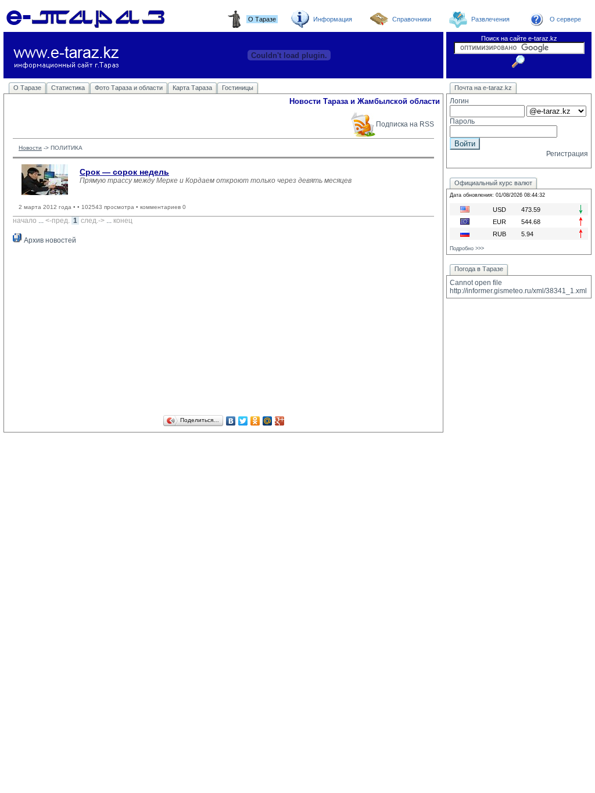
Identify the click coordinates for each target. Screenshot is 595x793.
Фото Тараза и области (129, 87)
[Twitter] (243, 420)
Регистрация (567, 154)
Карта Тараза (192, 87)
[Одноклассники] (255, 420)
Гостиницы (237, 87)
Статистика (68, 87)
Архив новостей (49, 240)
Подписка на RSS (405, 124)
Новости (30, 148)
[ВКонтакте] (231, 420)
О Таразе (27, 87)
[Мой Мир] (267, 420)
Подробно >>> (467, 248)
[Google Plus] (280, 420)
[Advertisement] (223, 331)
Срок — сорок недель (124, 171)
